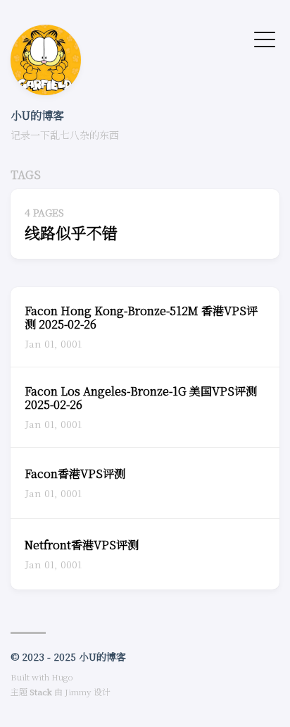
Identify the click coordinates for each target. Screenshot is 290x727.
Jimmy (78, 691)
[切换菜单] (264, 38)
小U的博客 (37, 115)
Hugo (62, 677)
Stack (41, 691)
